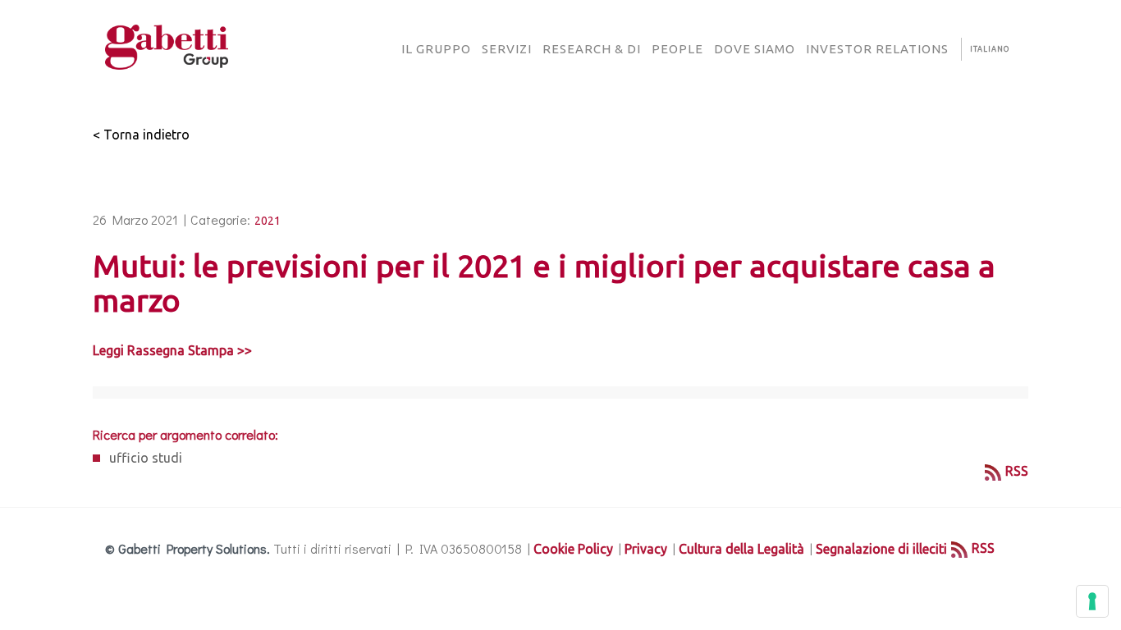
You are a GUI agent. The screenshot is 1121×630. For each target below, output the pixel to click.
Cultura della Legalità (741, 548)
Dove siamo (754, 49)
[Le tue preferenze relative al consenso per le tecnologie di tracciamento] (1092, 601)
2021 (267, 220)
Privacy (646, 548)
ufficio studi (145, 457)
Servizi (507, 49)
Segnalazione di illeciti (881, 548)
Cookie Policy (573, 548)
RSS (1016, 470)
